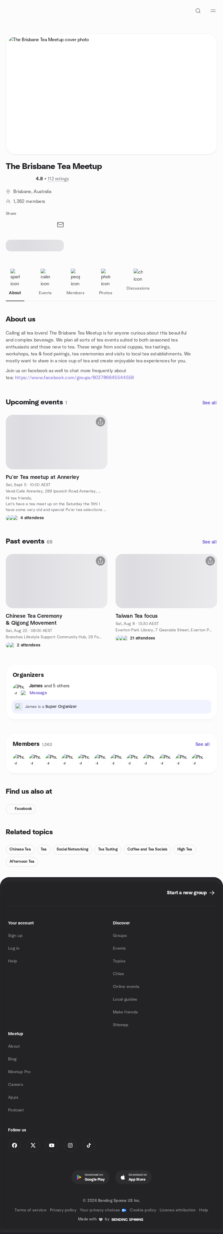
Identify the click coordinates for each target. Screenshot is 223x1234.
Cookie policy (143, 1210)
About (14, 1046)
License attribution (178, 1210)
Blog (12, 1059)
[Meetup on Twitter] (33, 1145)
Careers (15, 1085)
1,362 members (29, 201)
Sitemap (120, 1025)
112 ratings (58, 179)
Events (119, 948)
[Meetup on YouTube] (51, 1145)
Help (12, 961)
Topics (119, 961)
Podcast (16, 1110)
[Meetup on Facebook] (14, 1145)
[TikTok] (88, 1145)
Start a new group (187, 892)
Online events (126, 987)
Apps (13, 1097)
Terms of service (30, 1210)
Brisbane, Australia (32, 191)
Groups (120, 936)
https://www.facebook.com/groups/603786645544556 (74, 377)
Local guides (125, 999)
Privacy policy (63, 1210)
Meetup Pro (19, 1072)
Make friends (125, 1012)
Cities (118, 974)
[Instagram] (70, 1145)
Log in (14, 948)
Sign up (15, 936)
